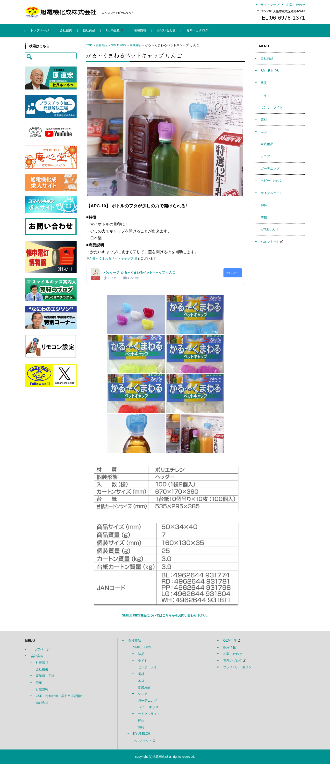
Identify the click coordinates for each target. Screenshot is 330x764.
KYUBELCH (269, 229)
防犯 (264, 217)
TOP (89, 45)
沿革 (39, 682)
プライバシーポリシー (239, 667)
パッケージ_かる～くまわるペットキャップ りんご (139, 272)
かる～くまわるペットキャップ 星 (113, 258)
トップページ (39, 30)
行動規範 (42, 689)
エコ (264, 132)
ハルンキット (270, 242)
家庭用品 (135, 45)
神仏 (264, 205)
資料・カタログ (197, 30)
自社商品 (89, 30)
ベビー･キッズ (271, 180)
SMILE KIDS (118, 45)
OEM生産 (113, 30)
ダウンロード (232, 273)
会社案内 (66, 30)
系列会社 (42, 702)
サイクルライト (272, 193)
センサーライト (272, 107)
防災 (264, 83)
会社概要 (42, 669)
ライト (265, 95)
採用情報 (140, 30)
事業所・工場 (45, 676)
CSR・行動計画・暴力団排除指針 (59, 696)
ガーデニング (270, 168)
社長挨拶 (42, 662)
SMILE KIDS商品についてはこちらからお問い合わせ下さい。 (165, 615)
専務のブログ (232, 660)
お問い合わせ (166, 30)
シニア (265, 156)
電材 (264, 119)
